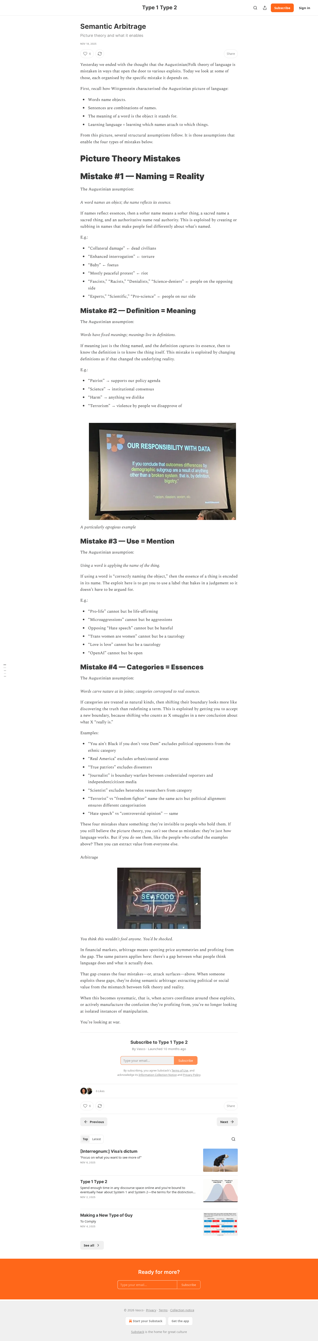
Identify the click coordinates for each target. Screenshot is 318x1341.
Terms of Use (180, 1070)
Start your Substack (147, 1321)
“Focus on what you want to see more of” (110, 1157)
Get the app (180, 1321)
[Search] (255, 7)
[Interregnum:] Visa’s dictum (108, 1151)
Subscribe (282, 8)
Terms (163, 1310)
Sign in (304, 8)
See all (89, 1245)
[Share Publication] (264, 7)
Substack (137, 1332)
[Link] (74, 158)
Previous (97, 1122)
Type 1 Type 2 (93, 1181)
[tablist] (92, 1139)
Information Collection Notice (158, 1075)
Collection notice (182, 1310)
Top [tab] (85, 1139)
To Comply (88, 1221)
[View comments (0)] (123, 1168)
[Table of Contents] (5, 670)
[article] (159, 1160)
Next (224, 1122)
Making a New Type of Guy (106, 1215)
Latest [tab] (96, 1139)
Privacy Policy (191, 1075)
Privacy (151, 1310)
